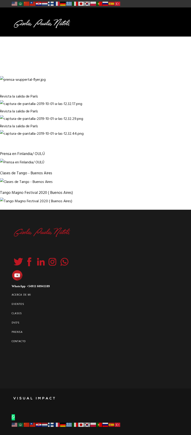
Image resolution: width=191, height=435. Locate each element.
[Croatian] (39, 4)
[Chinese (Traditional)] (33, 4)
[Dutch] (45, 4)
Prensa (17, 332)
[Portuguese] (99, 4)
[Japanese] (81, 4)
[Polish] (93, 4)
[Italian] (75, 4)
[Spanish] (112, 4)
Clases (17, 313)
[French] (57, 4)
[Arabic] (21, 4)
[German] (63, 4)
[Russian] (105, 4)
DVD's (16, 323)
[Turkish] (118, 4)
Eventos (18, 304)
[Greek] (69, 4)
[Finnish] (51, 4)
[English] (15, 4)
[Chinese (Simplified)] (27, 4)
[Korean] (87, 4)
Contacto (19, 341)
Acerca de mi (21, 295)
